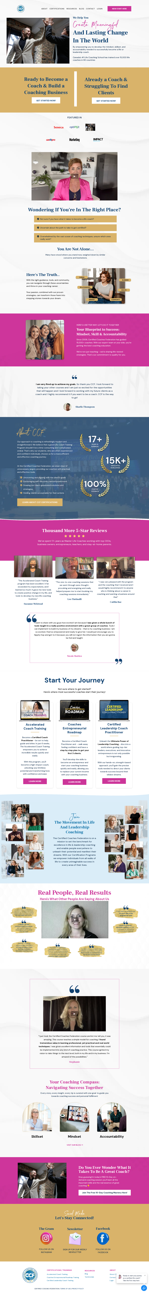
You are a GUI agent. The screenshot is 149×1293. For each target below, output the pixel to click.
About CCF (114, 1274)
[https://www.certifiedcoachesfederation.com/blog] (75, 1238)
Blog (86, 1274)
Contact (113, 1277)
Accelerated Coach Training (57, 1274)
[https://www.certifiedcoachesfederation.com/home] (21, 9)
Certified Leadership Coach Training (60, 1280)
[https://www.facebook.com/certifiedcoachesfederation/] (103, 1238)
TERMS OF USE (65, 1289)
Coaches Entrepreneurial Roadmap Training (63, 1277)
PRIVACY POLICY (78, 1289)
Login (112, 1280)
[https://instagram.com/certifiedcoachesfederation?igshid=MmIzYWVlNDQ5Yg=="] (46, 1238)
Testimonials (89, 1277)
